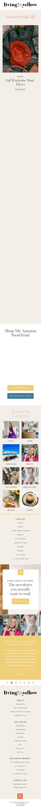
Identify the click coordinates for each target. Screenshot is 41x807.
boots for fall (17, 17)
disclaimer (20, 805)
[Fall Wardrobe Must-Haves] (20, 49)
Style (20, 77)
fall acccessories (20, 19)
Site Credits (20, 803)
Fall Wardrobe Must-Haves (20, 82)
